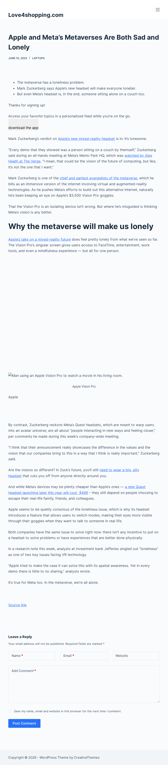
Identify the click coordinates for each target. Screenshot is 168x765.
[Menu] (158, 10)
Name (17, 656)
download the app (23, 127)
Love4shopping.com (35, 15)
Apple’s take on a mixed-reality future (39, 239)
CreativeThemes (87, 757)
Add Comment (24, 671)
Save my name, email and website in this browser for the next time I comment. (68, 711)
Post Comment (24, 723)
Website (122, 656)
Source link (17, 605)
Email (68, 656)
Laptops (38, 58)
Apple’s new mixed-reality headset (86, 138)
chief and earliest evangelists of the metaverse (98, 178)
